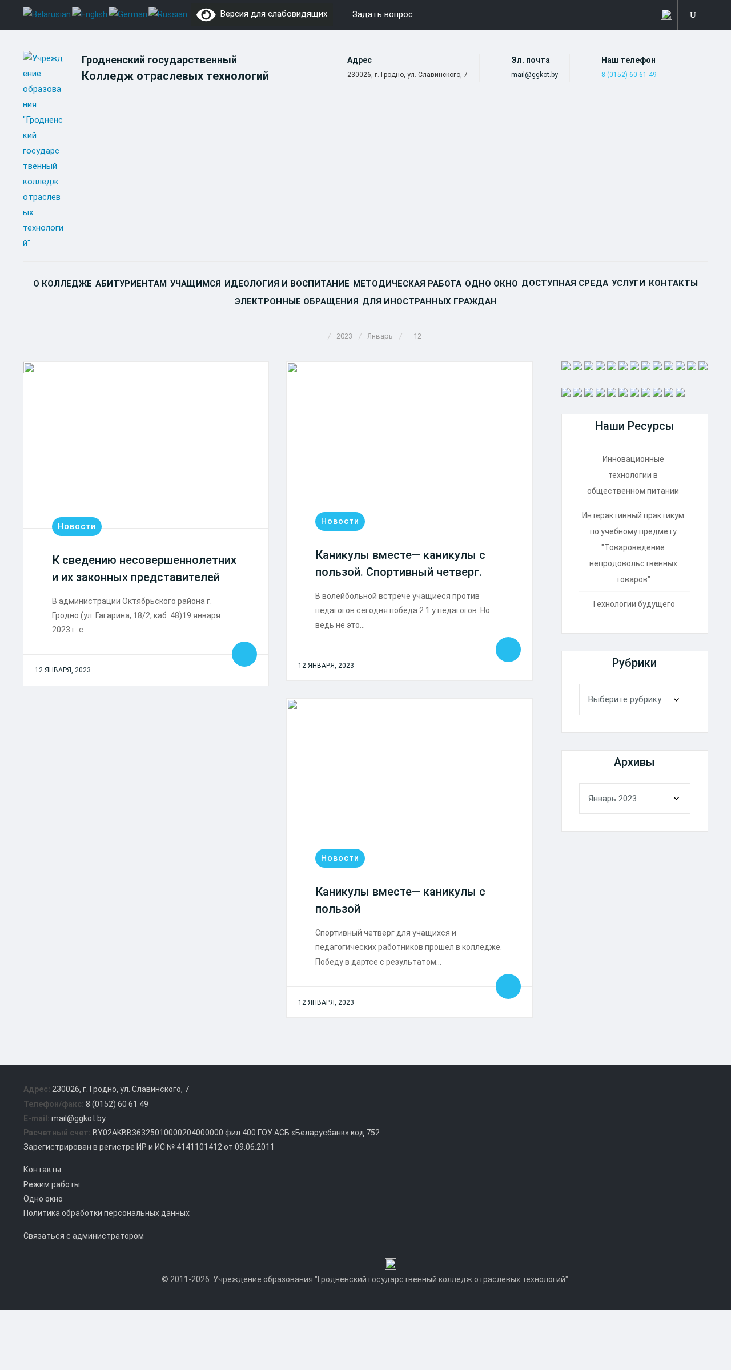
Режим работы (51, 1184)
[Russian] (168, 14)
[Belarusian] (47, 14)
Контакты (673, 283)
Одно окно (491, 284)
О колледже (62, 284)
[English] (90, 14)
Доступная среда (564, 283)
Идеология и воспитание (287, 284)
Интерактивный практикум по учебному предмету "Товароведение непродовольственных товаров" (633, 547)
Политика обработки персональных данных (106, 1213)
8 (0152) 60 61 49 (629, 75)
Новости (77, 526)
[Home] (320, 336)
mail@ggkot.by (534, 75)
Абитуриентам (131, 284)
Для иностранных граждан (429, 301)
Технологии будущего (633, 604)
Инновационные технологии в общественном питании (633, 474)
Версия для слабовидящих (271, 14)
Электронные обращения (297, 301)
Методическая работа (407, 284)
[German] (128, 14)
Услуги (628, 283)
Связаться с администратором (83, 1235)
